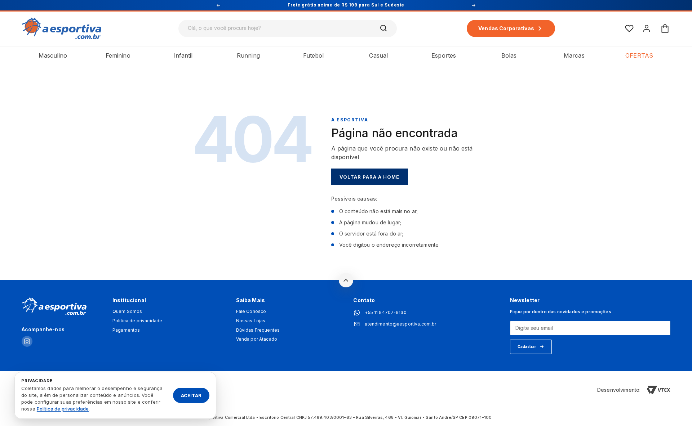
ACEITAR (191, 395)
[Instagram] (27, 342)
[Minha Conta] (646, 28)
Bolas (509, 55)
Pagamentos (126, 330)
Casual (378, 55)
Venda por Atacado (256, 339)
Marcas (574, 55)
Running (248, 55)
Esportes (443, 55)
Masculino (53, 55)
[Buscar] (384, 28)
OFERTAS (639, 55)
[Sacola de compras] (665, 28)
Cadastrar (527, 346)
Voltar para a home (370, 177)
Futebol (313, 55)
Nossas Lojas (251, 320)
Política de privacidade (137, 320)
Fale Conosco (251, 311)
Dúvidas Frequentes (258, 330)
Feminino (118, 55)
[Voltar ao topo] (346, 280)
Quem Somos (127, 311)
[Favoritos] (629, 28)
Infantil (182, 55)
